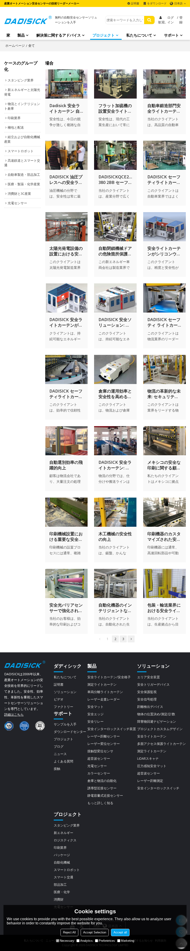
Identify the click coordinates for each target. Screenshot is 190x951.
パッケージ (62, 855)
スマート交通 (63, 877)
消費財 (58, 899)
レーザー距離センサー (103, 736)
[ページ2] (131, 638)
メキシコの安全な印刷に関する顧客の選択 (164, 465)
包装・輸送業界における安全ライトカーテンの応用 (164, 607)
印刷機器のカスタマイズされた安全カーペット (164, 536)
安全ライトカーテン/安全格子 (109, 677)
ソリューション (65, 692)
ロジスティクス (65, 840)
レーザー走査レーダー (103, 699)
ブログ (58, 746)
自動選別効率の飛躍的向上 (66, 465)
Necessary (67, 940)
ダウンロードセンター (70, 731)
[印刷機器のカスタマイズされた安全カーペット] (164, 512)
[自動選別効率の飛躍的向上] (66, 440)
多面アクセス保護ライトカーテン (161, 743)
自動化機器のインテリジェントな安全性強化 (115, 607)
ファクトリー (63, 706)
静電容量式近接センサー (105, 795)
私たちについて (139, 35)
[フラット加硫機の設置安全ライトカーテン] (115, 84)
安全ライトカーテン (151, 736)
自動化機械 (62, 862)
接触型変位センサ (100, 751)
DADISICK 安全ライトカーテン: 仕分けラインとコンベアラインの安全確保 (115, 465)
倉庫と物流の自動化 (102, 780)
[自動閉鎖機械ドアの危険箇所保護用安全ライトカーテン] (115, 226)
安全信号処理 (147, 699)
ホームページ (15, 45)
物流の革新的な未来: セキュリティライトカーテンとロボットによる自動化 (164, 393)
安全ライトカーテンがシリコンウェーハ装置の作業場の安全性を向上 (164, 251)
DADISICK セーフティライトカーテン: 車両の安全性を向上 (164, 179)
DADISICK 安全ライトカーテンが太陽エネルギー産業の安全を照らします (66, 322)
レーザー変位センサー (103, 743)
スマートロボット (67, 869)
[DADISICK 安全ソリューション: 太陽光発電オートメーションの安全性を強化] (115, 298)
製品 (21, 35)
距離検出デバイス (150, 706)
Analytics (86, 940)
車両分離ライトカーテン (105, 692)
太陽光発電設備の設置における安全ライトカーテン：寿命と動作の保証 (66, 251)
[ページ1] (99, 638)
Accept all (120, 932)
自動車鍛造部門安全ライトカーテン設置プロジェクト (164, 108)
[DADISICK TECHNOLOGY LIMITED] (28, 20)
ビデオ (58, 699)
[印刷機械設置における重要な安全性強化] (66, 512)
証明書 (135, 3)
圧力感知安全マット (151, 766)
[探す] (149, 20)
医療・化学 (62, 892)
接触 (57, 768)
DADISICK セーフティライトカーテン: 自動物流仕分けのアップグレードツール (66, 393)
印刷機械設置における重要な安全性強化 (66, 536)
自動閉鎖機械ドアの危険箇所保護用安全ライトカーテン (115, 251)
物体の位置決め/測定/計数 (156, 714)
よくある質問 (63, 761)
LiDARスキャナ (148, 758)
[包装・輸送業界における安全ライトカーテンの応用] (164, 583)
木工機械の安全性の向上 (115, 536)
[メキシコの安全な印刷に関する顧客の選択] (164, 440)
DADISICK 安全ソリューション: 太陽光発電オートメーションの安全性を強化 (115, 322)
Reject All (69, 932)
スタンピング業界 (67, 825)
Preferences (107, 940)
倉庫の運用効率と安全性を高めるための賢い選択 (115, 393)
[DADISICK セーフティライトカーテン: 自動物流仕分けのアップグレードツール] (66, 369)
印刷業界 (60, 847)
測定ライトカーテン (102, 684)
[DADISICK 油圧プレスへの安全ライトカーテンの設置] (66, 155)
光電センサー (97, 766)
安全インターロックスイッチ (158, 788)
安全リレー (95, 721)
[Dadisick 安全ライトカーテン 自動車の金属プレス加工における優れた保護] (66, 84)
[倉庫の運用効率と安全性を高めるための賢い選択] (115, 369)
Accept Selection (94, 932)
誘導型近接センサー (102, 788)
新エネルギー (63, 832)
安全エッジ (95, 714)
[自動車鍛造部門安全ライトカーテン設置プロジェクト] (164, 84)
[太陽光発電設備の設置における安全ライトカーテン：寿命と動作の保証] (66, 226)
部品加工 (60, 884)
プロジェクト (103, 35)
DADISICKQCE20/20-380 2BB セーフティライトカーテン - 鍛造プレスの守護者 (115, 179)
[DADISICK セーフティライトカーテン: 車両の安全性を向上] (164, 155)
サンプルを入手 (65, 724)
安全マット (95, 706)
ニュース (60, 754)
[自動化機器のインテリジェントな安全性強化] (115, 583)
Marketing (127, 940)
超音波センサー (98, 758)
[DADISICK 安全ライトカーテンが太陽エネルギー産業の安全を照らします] (66, 298)
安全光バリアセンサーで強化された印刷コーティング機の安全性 (66, 607)
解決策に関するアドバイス (58, 35)
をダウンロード (157, 3)
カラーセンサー (98, 773)
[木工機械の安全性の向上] (115, 512)
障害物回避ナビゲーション (156, 721)
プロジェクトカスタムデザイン (160, 729)
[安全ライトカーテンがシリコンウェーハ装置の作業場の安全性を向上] (164, 226)
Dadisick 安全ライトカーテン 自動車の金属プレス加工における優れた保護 (66, 108)
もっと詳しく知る (100, 803)
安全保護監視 (147, 692)
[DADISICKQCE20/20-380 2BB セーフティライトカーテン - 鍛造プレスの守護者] (115, 155)
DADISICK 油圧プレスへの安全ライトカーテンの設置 (66, 179)
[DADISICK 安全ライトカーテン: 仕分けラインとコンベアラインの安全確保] (115, 440)
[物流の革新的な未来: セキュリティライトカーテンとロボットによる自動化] (164, 369)
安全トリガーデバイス (153, 684)
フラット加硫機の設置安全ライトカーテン (115, 108)
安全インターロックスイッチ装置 (111, 729)
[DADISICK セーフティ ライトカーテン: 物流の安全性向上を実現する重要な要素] (164, 298)
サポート (171, 35)
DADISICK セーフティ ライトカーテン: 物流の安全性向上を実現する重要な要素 (164, 322)
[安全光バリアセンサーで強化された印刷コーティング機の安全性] (66, 583)
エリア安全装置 (148, 677)
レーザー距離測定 (150, 780)
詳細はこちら (14, 714)
